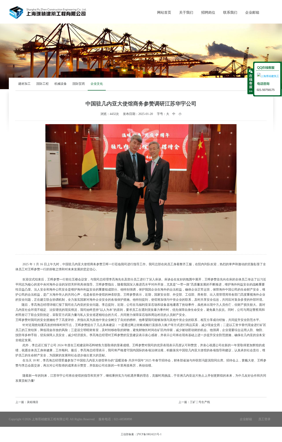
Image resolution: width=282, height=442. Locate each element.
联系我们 (230, 12)
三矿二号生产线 (200, 402)
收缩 (250, 81)
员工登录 (264, 419)
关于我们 (186, 12)
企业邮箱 (252, 12)
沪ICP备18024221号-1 (149, 434)
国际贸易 (78, 83)
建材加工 (24, 83)
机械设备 (60, 83)
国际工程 (42, 83)
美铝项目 (32, 402)
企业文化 (97, 83)
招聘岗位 (208, 12)
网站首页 (164, 12)
